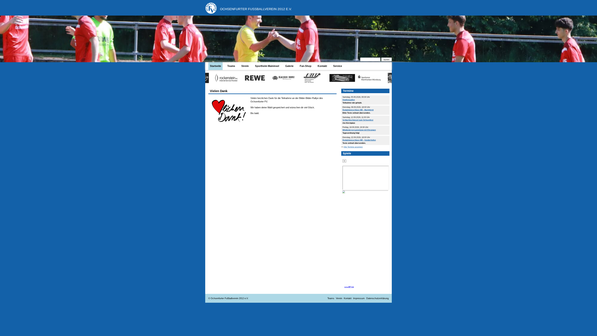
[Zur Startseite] (211, 13)
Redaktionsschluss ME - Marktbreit (358, 110)
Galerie (289, 66)
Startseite (215, 66)
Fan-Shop (305, 66)
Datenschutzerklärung (377, 298)
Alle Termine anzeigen (353, 147)
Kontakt (322, 66)
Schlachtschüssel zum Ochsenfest (357, 120)
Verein (245, 66)
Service (337, 66)
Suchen (386, 60)
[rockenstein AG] (207, 78)
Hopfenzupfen (348, 100)
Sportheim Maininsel (267, 66)
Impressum (359, 298)
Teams (231, 66)
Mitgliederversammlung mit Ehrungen (359, 130)
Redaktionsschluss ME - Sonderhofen (359, 140)
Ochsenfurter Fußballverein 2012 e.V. (256, 9)
